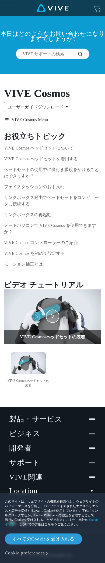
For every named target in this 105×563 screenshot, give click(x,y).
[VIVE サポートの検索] (83, 54)
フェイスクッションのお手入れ (34, 186)
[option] (28, 369)
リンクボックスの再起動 (27, 214)
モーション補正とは (23, 264)
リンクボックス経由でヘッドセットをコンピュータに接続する (51, 200)
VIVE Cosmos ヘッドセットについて (39, 148)
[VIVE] (53, 8)
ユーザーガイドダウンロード (36, 107)
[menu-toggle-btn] (8, 8)
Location (23, 491)
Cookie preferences (25, 552)
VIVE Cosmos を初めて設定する (34, 253)
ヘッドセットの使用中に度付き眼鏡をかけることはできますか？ (51, 172)
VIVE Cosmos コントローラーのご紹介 (41, 242)
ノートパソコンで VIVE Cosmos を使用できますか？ (50, 228)
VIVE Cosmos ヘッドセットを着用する (41, 159)
